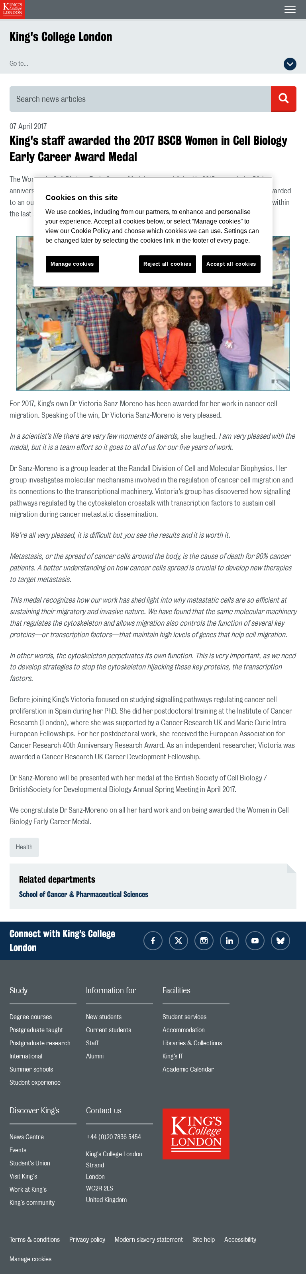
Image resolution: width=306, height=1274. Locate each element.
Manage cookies (30, 1259)
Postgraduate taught (43, 1032)
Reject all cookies (167, 264)
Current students (119, 1032)
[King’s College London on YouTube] (255, 940)
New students (119, 1019)
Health (24, 847)
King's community (43, 1205)
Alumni (119, 1058)
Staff (119, 1045)
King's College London (61, 36)
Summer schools (43, 1071)
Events (43, 1152)
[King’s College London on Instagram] (204, 940)
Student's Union (43, 1165)
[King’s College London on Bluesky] (280, 940)
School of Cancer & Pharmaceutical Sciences (83, 894)
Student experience (43, 1084)
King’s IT (196, 1058)
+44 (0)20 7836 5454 (113, 1137)
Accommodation (196, 1032)
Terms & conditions (35, 1240)
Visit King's (43, 1178)
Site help (203, 1240)
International (43, 1058)
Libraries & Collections (196, 1045)
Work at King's (43, 1191)
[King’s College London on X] (178, 940)
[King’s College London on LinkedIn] (229, 940)
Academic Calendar (196, 1071)
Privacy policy (87, 1240)
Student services (196, 1019)
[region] (153, 232)
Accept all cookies (231, 264)
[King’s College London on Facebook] (153, 940)
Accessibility (240, 1240)
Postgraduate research (43, 1045)
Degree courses (43, 1019)
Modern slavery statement (149, 1240)
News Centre (43, 1139)
